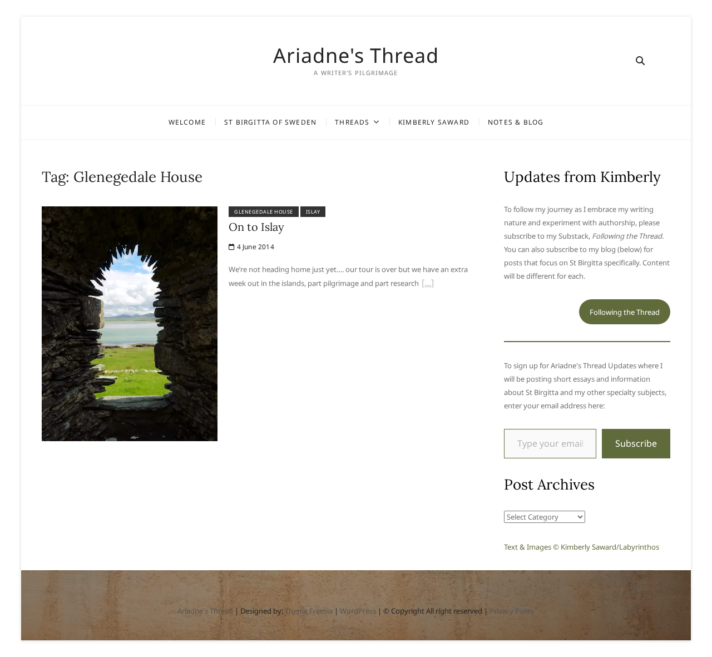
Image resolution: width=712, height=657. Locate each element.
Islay (313, 211)
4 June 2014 (254, 246)
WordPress (358, 611)
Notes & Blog (515, 122)
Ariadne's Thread (356, 55)
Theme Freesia (309, 611)
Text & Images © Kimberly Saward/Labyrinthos (581, 547)
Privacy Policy (512, 611)
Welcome (187, 122)
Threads (352, 122)
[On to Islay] (130, 213)
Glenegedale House (263, 211)
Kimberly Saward (433, 122)
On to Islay (256, 227)
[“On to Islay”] (428, 284)
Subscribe (636, 443)
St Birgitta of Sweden (270, 122)
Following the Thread (625, 312)
